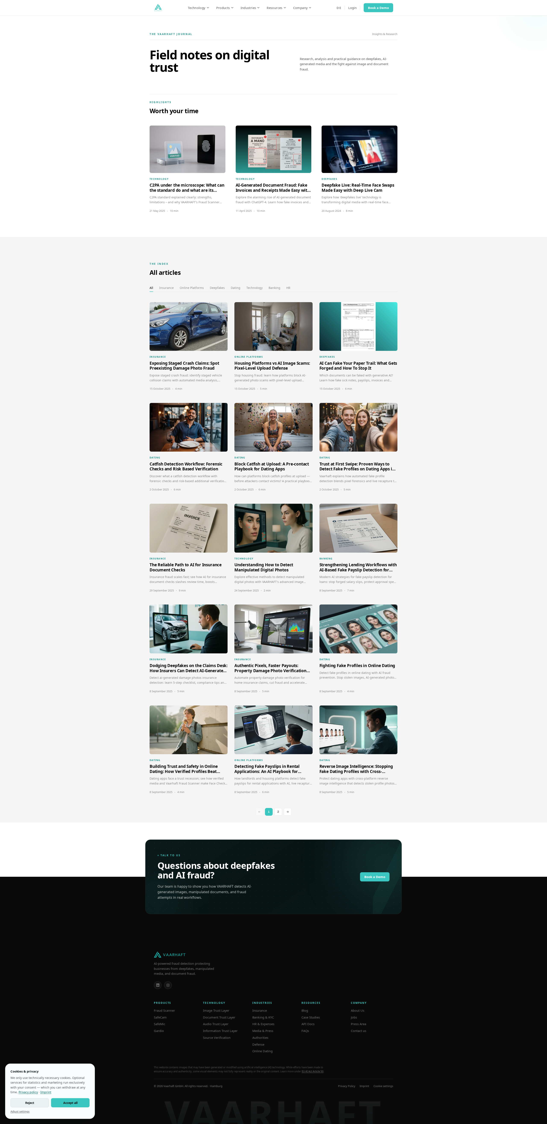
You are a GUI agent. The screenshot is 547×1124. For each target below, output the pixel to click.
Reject (29, 1103)
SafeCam (160, 1017)
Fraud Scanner (164, 1010)
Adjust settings (19, 1111)
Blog (304, 1010)
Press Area (358, 1024)
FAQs (305, 1031)
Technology (197, 8)
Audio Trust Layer (215, 1024)
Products (223, 8)
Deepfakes (217, 288)
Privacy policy (28, 1092)
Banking (274, 288)
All (151, 288)
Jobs (354, 1017)
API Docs (308, 1024)
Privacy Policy (346, 1086)
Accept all (70, 1103)
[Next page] (287, 812)
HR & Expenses (263, 1024)
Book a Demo (378, 8)
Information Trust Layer (220, 1031)
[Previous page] (259, 812)
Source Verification (217, 1037)
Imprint (364, 1086)
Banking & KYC (263, 1017)
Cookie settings (383, 1086)
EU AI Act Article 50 (312, 1071)
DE (339, 8)
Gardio (159, 1031)
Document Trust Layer (219, 1017)
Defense (258, 1044)
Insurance (166, 288)
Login (352, 8)
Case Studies (310, 1017)
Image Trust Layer (216, 1010)
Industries (248, 8)
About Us (357, 1010)
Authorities (260, 1037)
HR (288, 288)
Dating (235, 288)
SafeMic (159, 1024)
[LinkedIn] (158, 985)
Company (300, 8)
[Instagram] (168, 985)
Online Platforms (192, 288)
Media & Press (262, 1031)
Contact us (358, 1031)
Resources (274, 8)
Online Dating (262, 1051)
